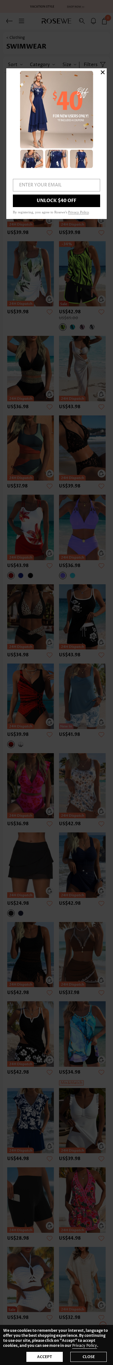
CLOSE (89, 1356)
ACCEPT (44, 1356)
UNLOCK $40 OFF (56, 201)
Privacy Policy (84, 1345)
